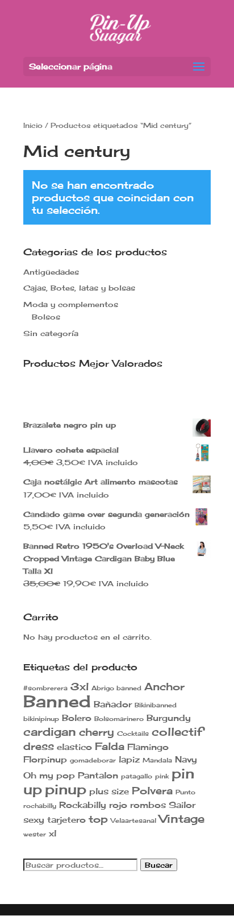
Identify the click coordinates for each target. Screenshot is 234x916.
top (98, 819)
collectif (177, 731)
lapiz (129, 759)
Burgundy (169, 717)
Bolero (76, 717)
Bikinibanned (156, 705)
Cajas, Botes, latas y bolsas (79, 287)
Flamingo (148, 746)
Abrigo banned (116, 688)
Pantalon (98, 775)
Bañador (113, 704)
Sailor (182, 804)
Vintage (181, 818)
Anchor (164, 687)
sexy (33, 819)
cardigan (49, 731)
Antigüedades (51, 271)
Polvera (152, 791)
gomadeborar (93, 760)
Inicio (33, 125)
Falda (109, 746)
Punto (185, 792)
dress (38, 746)
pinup (65, 789)
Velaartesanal (133, 820)
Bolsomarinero (119, 719)
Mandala (157, 760)
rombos (148, 804)
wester (34, 834)
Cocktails (133, 733)
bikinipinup (41, 719)
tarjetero (66, 819)
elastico (74, 746)
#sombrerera (45, 688)
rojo (118, 804)
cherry (96, 732)
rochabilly (39, 806)
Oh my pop (49, 775)
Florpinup (45, 759)
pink (162, 776)
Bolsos (46, 316)
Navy (186, 759)
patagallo (136, 776)
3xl (79, 687)
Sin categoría (50, 333)
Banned (57, 701)
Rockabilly (82, 804)
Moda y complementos (70, 304)
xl (52, 833)
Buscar (159, 864)
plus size (109, 791)
